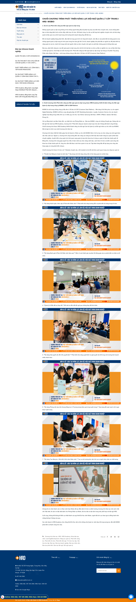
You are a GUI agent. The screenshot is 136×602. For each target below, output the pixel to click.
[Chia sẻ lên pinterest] (115, 536)
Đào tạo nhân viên (74, 543)
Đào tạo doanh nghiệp (61, 543)
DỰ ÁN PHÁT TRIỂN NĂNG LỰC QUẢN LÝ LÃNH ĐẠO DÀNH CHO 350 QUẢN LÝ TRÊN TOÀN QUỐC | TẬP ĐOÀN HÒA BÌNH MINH (27, 75)
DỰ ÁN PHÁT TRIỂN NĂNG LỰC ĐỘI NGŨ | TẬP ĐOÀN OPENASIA (27, 82)
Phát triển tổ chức (50, 541)
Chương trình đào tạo (51, 536)
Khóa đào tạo (75, 536)
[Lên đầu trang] (115, 598)
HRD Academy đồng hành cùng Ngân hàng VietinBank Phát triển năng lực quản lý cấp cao (26, 89)
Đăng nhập (117, 2)
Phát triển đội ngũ (61, 541)
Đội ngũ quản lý (68, 545)
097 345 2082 (19, 2)
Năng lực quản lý (65, 538)
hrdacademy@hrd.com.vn (33, 2)
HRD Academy (66, 536)
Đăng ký (109, 2)
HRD (59, 536)
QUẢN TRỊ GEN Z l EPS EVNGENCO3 (27, 56)
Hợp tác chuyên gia (113, 7)
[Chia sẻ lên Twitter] (111, 536)
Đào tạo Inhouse (69, 7)
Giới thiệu (58, 7)
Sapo (58, 600)
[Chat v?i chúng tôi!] (131, 597)
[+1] (118, 536)
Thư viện (101, 7)
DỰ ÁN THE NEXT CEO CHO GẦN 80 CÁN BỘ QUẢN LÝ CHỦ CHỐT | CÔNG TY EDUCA (27, 62)
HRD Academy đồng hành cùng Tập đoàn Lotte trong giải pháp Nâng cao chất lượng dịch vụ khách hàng (26, 96)
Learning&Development (52, 538)
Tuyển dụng (81, 7)
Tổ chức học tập (72, 541)
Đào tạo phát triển (47, 545)
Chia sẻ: (103, 537)
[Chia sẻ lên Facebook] (107, 536)
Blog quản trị (92, 7)
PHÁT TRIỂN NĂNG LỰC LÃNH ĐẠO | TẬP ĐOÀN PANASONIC (27, 68)
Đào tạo (52, 543)
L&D (43, 538)
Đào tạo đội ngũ (58, 545)
